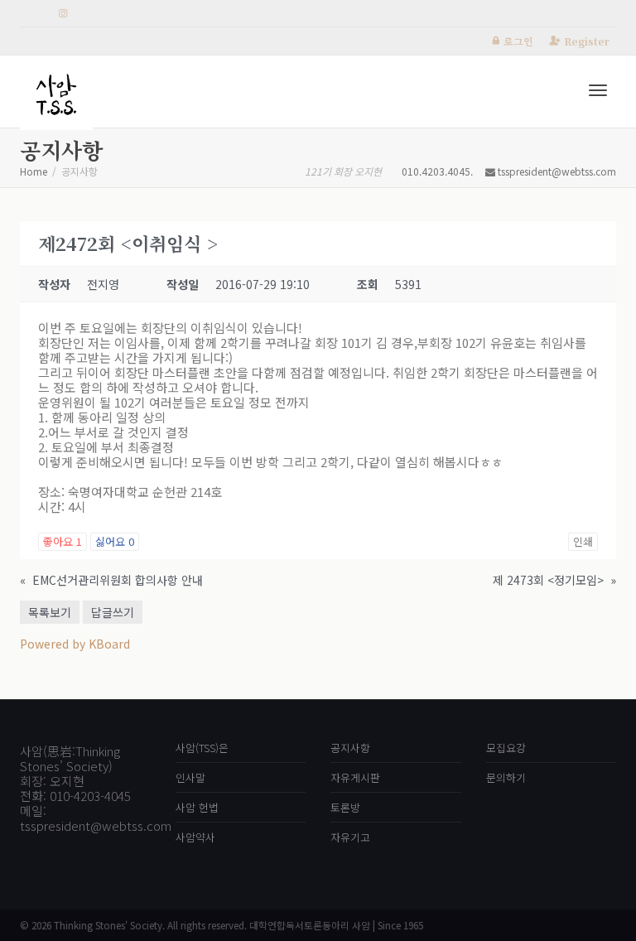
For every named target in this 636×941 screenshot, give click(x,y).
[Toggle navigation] (598, 90)
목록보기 (49, 612)
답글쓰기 (112, 612)
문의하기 (506, 777)
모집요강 (506, 747)
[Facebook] (34, 13)
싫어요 (114, 541)
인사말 (190, 777)
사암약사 (195, 837)
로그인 (518, 41)
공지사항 (350, 747)
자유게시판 (355, 777)
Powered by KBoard (75, 643)
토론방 (345, 807)
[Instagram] (62, 13)
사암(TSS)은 (202, 747)
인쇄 (583, 541)
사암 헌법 (197, 807)
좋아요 (62, 541)
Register (587, 41)
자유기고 (350, 837)
